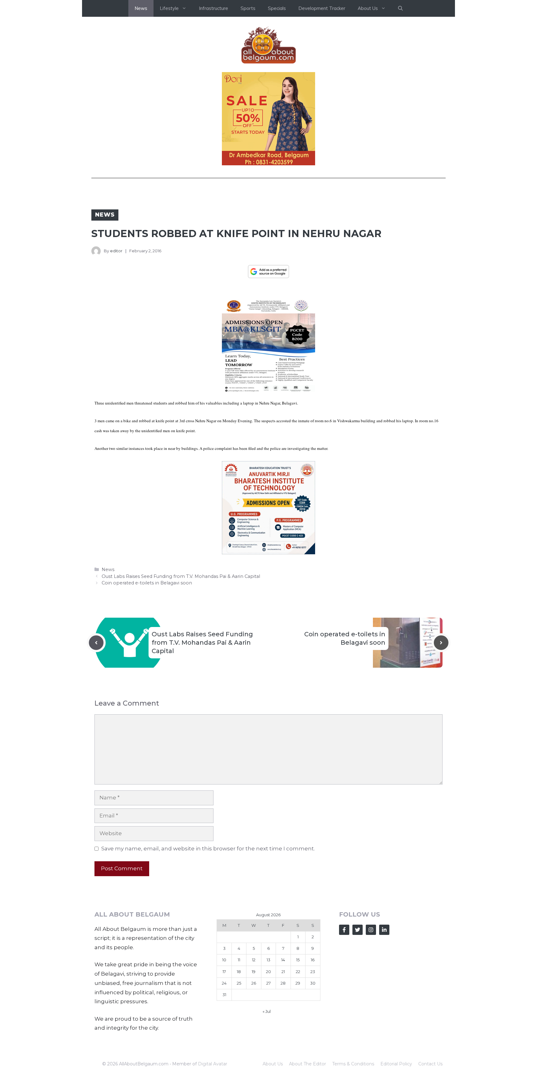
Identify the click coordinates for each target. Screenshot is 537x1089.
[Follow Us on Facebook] (344, 930)
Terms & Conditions (353, 1064)
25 (239, 983)
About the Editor (307, 1064)
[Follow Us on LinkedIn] (384, 930)
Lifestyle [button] (169, 8)
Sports (248, 8)
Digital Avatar (212, 1064)
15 (298, 959)
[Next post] (441, 642)
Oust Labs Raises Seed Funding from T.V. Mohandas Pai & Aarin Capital (181, 576)
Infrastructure (213, 8)
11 (239, 959)
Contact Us (430, 1064)
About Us (273, 1064)
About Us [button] (368, 8)
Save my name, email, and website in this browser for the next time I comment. (208, 848)
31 (224, 994)
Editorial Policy (396, 1064)
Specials (277, 8)
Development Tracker (321, 8)
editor (116, 250)
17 (224, 971)
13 (268, 959)
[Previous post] (96, 642)
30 (312, 983)
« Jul (267, 1011)
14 (283, 959)
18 (239, 971)
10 (224, 959)
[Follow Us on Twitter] (357, 930)
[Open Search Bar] (400, 8)
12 (253, 959)
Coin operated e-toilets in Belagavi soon (147, 583)
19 (253, 971)
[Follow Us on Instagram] (371, 930)
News (141, 8)
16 (312, 959)
